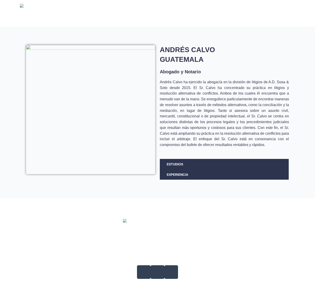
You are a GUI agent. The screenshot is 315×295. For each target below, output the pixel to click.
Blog (191, 13)
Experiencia (177, 174)
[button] (224, 164)
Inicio (105, 13)
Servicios (126, 13)
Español (281, 13)
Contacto (257, 13)
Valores (170, 13)
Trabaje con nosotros (222, 13)
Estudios (175, 164)
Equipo (149, 13)
